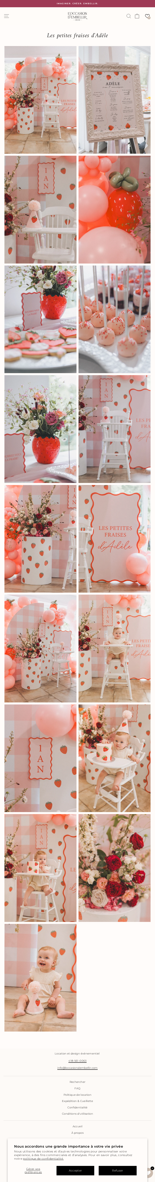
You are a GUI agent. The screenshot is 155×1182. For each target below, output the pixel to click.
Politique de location (77, 1094)
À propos (77, 1132)
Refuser (117, 1170)
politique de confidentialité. (43, 1158)
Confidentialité (77, 1107)
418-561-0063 (77, 1060)
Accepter (75, 1170)
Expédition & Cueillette (77, 1101)
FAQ (77, 1088)
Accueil (77, 1126)
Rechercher (77, 1081)
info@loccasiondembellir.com (77, 1067)
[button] (147, 16)
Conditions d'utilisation (77, 1113)
